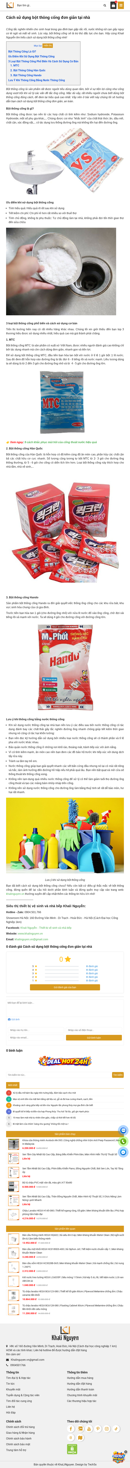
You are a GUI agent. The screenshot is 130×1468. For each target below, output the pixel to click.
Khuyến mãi (13, 1389)
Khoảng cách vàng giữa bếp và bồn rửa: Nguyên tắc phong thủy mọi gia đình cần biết (53, 1105)
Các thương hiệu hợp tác (81, 1401)
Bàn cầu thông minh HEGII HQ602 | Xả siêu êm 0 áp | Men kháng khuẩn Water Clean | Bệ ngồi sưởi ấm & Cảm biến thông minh (73, 1237)
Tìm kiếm (118, 1075)
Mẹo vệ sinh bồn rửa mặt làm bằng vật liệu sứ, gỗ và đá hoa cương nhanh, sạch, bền (53, 1099)
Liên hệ (10, 1406)
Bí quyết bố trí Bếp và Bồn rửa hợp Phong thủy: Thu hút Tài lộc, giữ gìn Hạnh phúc (51, 1111)
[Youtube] (89, 1429)
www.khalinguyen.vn (30, 933)
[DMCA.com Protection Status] (95, 1449)
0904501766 (18, 1365)
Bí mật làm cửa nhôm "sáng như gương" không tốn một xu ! (40, 1124)
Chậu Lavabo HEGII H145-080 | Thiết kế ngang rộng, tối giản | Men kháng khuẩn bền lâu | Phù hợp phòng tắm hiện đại (73, 1212)
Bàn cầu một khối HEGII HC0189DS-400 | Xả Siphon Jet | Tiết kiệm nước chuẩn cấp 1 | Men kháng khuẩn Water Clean (72, 1251)
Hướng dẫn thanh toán (80, 1389)
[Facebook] (70, 1429)
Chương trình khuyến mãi (82, 1395)
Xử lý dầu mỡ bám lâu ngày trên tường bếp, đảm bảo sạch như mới (44, 1093)
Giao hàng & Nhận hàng (20, 1432)
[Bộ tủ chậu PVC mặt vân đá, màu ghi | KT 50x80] (13, 1186)
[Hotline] (123, 1143)
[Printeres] (98, 1429)
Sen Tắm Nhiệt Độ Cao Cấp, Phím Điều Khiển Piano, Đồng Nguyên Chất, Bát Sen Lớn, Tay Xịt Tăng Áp (72, 1170)
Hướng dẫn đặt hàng (79, 1383)
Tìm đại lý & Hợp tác (18, 1378)
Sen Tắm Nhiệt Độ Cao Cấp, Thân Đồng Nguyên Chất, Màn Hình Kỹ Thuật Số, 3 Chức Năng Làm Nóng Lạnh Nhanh (71, 1198)
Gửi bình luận (94, 1037)
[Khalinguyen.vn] (10, 5)
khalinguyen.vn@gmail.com (31, 939)
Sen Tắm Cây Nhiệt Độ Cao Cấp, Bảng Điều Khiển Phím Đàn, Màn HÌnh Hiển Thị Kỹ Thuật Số (69, 1154)
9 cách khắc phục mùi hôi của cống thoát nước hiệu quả (61, 442)
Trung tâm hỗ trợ (16, 1450)
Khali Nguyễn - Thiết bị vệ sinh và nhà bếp (45, 927)
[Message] (123, 1154)
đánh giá (92, 966)
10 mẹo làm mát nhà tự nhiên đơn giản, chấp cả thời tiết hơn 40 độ (44, 1117)
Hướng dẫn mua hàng (80, 1378)
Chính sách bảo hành (18, 1438)
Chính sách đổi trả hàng (20, 1427)
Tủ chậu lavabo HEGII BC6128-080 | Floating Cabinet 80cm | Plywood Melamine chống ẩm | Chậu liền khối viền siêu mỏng (72, 1307)
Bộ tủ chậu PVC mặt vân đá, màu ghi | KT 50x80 (47, 1182)
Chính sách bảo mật (18, 1444)
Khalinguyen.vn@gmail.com (27, 1359)
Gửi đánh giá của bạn (65, 987)
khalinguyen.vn (15, 893)
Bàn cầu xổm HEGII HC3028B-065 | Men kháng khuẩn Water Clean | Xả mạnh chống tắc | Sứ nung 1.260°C (73, 1265)
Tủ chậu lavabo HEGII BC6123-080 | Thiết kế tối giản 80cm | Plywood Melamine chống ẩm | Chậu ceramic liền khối (72, 1293)
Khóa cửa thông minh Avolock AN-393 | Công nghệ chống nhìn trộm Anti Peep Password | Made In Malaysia (72, 1142)
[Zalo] (80, 1429)
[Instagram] (106, 1429)
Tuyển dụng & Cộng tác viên (22, 1395)
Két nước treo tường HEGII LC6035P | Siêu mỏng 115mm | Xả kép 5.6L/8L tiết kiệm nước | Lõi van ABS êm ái (73, 1279)
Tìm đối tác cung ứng (19, 1401)
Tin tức (10, 1383)
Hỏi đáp (11, 1412)
